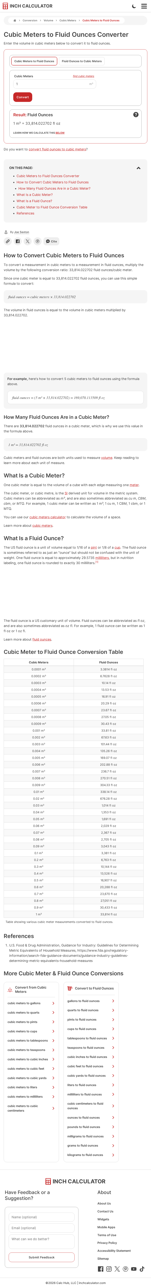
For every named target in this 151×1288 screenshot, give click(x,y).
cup (117, 547)
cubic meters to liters (22, 1087)
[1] (96, 561)
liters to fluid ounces (81, 1085)
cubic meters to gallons (24, 1003)
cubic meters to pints (22, 1022)
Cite (54, 241)
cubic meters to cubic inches (28, 1059)
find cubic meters (83, 76)
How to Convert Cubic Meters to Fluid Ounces (53, 182)
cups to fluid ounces (81, 1029)
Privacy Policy (107, 1243)
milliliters (102, 558)
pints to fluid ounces (81, 1019)
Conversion (30, 20)
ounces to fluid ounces (83, 1117)
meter (134, 485)
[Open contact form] (136, 114)
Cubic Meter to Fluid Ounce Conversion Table (52, 207)
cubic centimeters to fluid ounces (85, 1106)
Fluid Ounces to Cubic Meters (82, 61)
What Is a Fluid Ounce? (34, 201)
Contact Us (105, 1211)
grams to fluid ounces (82, 1145)
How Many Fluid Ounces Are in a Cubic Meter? (54, 188)
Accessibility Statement (114, 1251)
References (25, 213)
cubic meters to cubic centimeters (23, 1108)
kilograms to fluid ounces (85, 1155)
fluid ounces (41, 639)
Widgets (103, 1219)
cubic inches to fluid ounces (87, 1057)
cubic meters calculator (47, 517)
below (60, 132)
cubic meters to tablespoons (28, 1040)
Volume (48, 20)
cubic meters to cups (22, 1031)
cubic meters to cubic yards (27, 1078)
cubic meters (42, 525)
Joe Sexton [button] (21, 232)
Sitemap (103, 1258)
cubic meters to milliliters (25, 1096)
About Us (104, 1203)
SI (66, 493)
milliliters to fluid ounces (84, 1094)
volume (106, 458)
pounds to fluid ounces (83, 1127)
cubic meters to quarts (23, 1012)
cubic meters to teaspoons (26, 1050)
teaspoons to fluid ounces (85, 1047)
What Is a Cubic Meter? (35, 195)
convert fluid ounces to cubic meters (57, 149)
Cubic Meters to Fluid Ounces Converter (48, 176)
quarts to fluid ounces (83, 1010)
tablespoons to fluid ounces (87, 1038)
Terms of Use (106, 1235)
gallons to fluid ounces (83, 1001)
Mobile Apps (106, 1227)
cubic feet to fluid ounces (85, 1066)
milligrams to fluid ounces (85, 1136)
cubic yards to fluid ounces (86, 1075)
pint (94, 547)
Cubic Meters (67, 20)
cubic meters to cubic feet (26, 1068)
